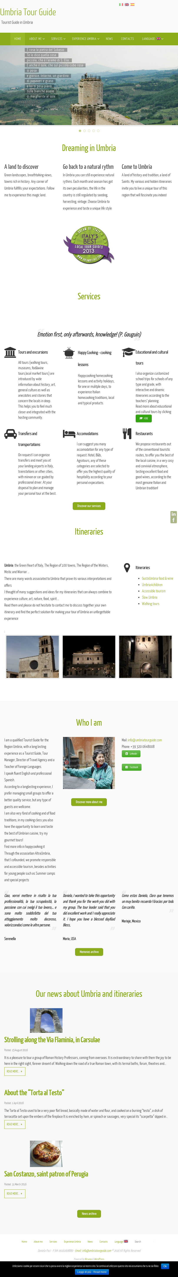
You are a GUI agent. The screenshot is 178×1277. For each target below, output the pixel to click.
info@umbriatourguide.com (145, 740)
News (90, 1241)
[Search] (154, 1241)
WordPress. (99, 1259)
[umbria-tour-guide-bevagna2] (32, 657)
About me (38, 1241)
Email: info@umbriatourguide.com (93, 1250)
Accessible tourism (154, 591)
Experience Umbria (72, 1241)
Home (24, 1241)
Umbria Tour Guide (28, 12)
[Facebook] (173, 520)
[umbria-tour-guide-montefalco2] (145, 657)
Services (53, 1241)
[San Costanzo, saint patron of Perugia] (46, 1166)
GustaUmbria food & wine (157, 578)
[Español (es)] (132, 4)
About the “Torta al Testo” (34, 1093)
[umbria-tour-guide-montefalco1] (89, 657)
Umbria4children (152, 585)
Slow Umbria (149, 597)
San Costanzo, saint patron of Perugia (46, 1174)
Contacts (104, 1241)
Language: (119, 1241)
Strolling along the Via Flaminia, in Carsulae (52, 1040)
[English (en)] (127, 4)
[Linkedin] (173, 514)
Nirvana (88, 1259)
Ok (165, 1266)
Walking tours (150, 604)
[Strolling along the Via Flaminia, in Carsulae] (46, 1032)
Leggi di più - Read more (92, 1272)
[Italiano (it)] (121, 4)
